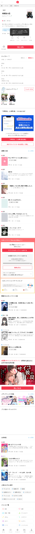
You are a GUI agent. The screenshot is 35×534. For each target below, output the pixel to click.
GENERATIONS (7, 29)
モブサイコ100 (17, 496)
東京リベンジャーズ (8, 499)
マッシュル (6, 496)
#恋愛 (3, 360)
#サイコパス (9, 360)
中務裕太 (5, 30)
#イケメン (17, 360)
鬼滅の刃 (15, 489)
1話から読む (20, 47)
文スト (19, 499)
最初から (23, 58)
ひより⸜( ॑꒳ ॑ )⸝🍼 (7, 16)
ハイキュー (27, 492)
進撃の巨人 (17, 492)
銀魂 (23, 489)
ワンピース (6, 489)
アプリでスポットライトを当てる (17, 250)
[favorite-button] (12, 37)
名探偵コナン (6, 492)
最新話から (31, 58)
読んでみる (17, 388)
